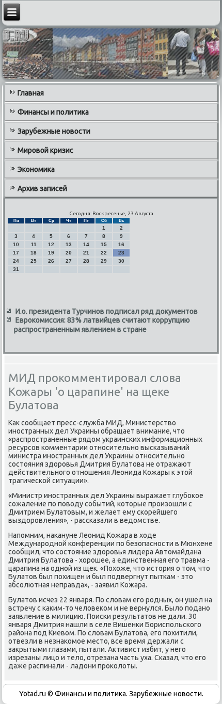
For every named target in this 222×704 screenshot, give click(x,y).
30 (121, 261)
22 (104, 252)
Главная (31, 93)
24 (16, 261)
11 (34, 244)
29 (104, 261)
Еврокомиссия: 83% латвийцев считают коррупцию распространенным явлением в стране (102, 324)
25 (33, 261)
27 (69, 261)
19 (51, 252)
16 (121, 244)
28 (86, 261)
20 (69, 252)
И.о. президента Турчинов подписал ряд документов (106, 311)
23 (121, 252)
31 (16, 269)
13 (69, 244)
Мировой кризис (45, 150)
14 (86, 244)
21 (86, 252)
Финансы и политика (53, 112)
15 (104, 244)
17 (16, 252)
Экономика (36, 169)
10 (16, 244)
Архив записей (42, 188)
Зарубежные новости (54, 131)
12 (51, 244)
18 (33, 252)
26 (51, 261)
